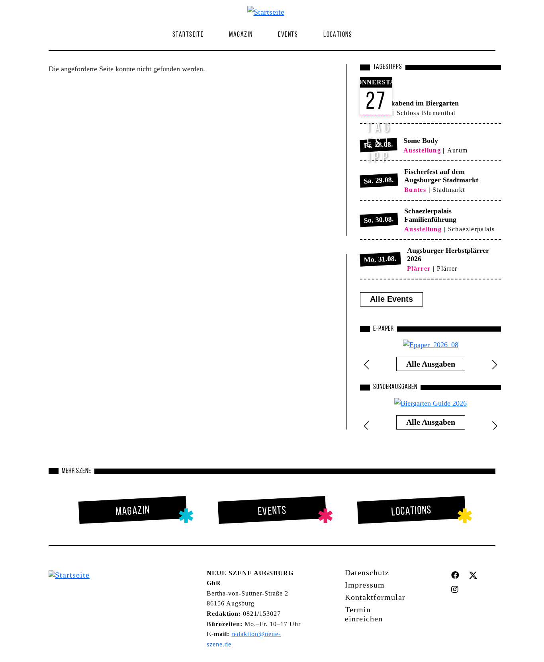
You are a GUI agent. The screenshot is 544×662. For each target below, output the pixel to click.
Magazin (132, 511)
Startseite (188, 35)
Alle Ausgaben (430, 363)
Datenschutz (367, 572)
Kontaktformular (375, 597)
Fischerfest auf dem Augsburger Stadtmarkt (441, 176)
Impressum (365, 584)
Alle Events (391, 299)
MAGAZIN (240, 35)
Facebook (457, 575)
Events (288, 35)
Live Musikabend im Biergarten (409, 103)
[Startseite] (269, 11)
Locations (337, 35)
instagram (457, 589)
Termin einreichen (364, 614)
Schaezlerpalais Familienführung (430, 215)
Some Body (420, 141)
